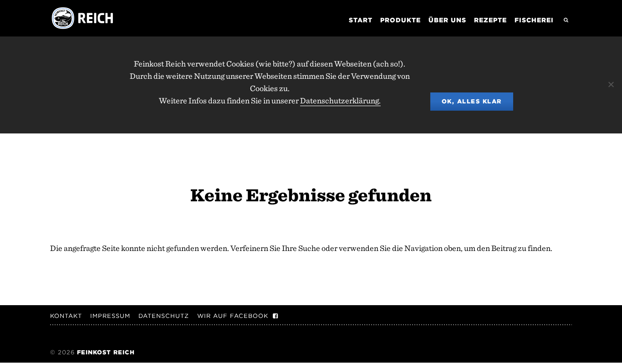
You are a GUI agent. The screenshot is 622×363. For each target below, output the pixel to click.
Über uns (447, 20)
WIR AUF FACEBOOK (232, 315)
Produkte (400, 20)
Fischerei (534, 20)
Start (360, 20)
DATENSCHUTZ (163, 315)
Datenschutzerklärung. (340, 100)
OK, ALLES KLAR (472, 101)
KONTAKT (66, 315)
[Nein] (610, 84)
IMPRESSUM (110, 315)
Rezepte (490, 20)
